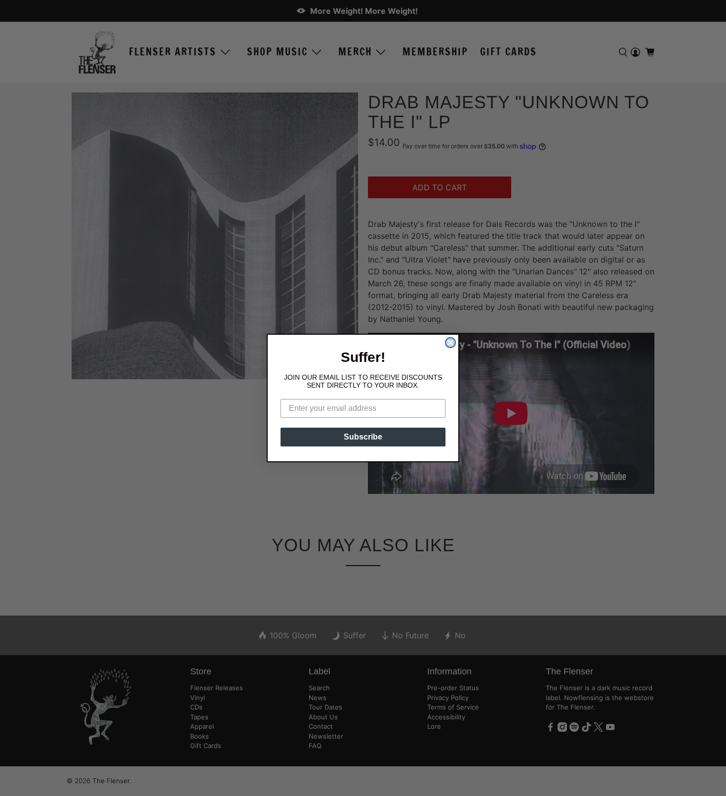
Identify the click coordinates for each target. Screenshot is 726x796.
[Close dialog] (450, 343)
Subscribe (363, 437)
